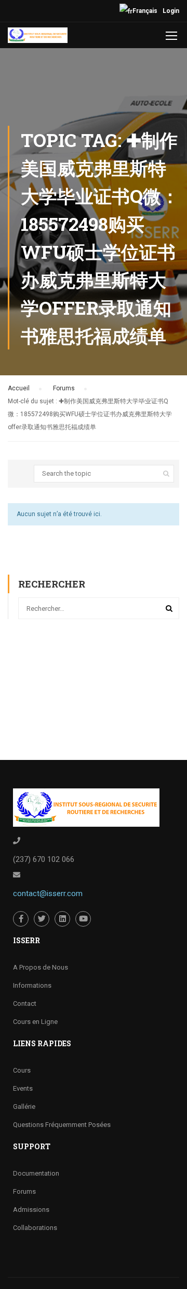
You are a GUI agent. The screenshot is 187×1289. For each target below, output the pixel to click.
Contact (24, 1003)
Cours (22, 1070)
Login (171, 10)
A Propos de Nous (40, 967)
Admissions (31, 1209)
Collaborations (35, 1228)
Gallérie (24, 1106)
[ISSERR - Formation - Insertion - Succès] (38, 37)
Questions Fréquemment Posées (62, 1125)
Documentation (36, 1173)
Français (144, 10)
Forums (64, 388)
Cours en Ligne (35, 1022)
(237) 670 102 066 (43, 859)
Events (23, 1088)
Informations (32, 985)
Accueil (19, 388)
